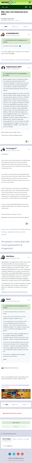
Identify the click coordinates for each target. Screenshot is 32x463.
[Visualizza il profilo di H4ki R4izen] (3, 257)
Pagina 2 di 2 (15, 26)
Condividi (16, 422)
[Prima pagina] (2, 26)
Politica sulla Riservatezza (16, 458)
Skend (8, 299)
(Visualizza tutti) (6, 440)
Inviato (12, 35)
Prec (5, 26)
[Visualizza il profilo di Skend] (3, 300)
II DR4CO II (9, 446)
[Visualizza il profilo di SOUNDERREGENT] (3, 34)
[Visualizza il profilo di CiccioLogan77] (3, 149)
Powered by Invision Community (16, 460)
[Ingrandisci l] (20, 46)
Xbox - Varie (15, 20)
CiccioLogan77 (11, 148)
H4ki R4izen (10, 256)
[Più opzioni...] (29, 34)
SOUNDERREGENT (12, 33)
